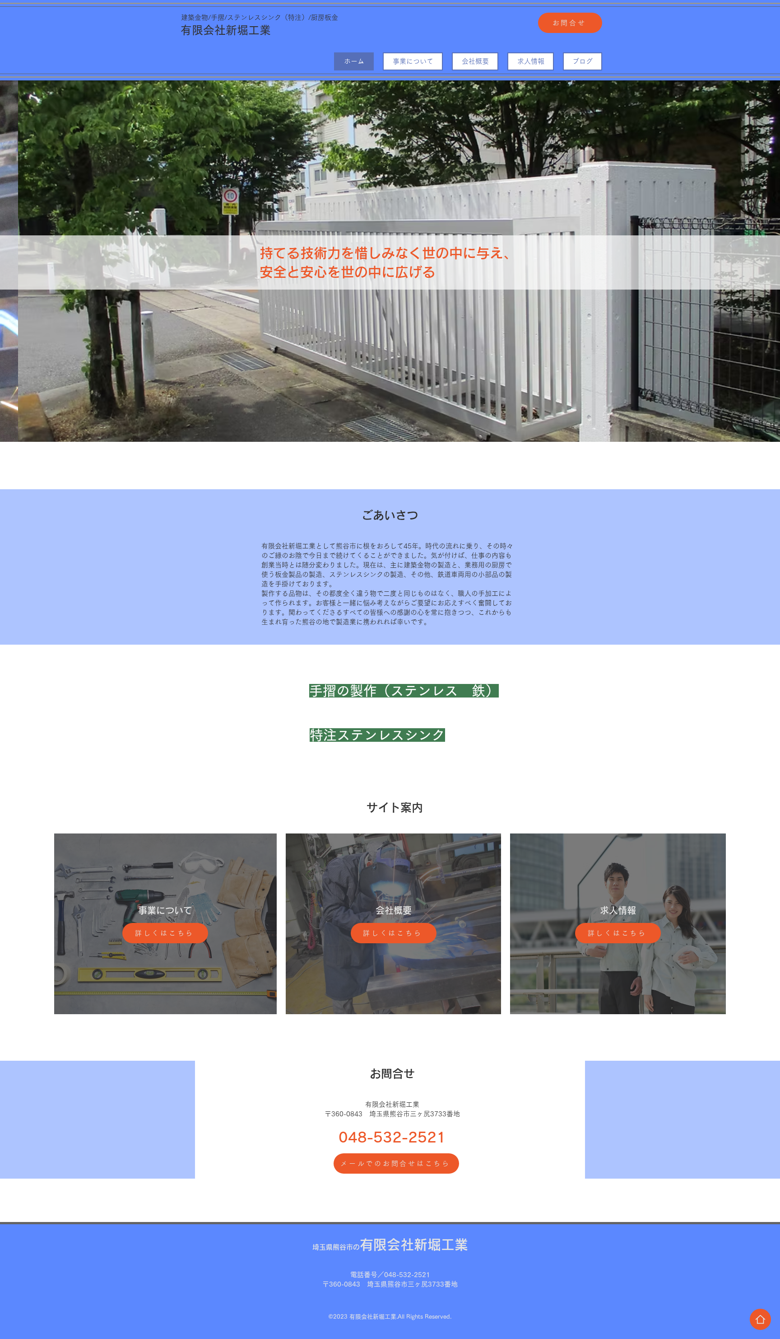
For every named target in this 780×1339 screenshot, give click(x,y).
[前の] (50, 261)
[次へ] (729, 261)
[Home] (760, 1319)
